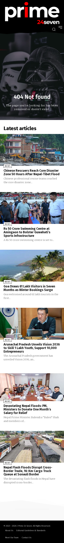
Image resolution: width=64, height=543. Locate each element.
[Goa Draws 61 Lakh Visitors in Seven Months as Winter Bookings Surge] (32, 266)
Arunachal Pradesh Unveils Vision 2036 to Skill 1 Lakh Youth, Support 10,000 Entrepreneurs (32, 347)
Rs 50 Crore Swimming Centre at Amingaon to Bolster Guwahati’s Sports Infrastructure (27, 232)
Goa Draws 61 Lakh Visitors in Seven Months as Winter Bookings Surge (29, 288)
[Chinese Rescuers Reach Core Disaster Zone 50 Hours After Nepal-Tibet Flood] (32, 150)
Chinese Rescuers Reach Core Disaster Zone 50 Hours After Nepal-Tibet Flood (32, 172)
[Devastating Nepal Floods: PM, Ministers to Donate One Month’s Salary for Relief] (32, 385)
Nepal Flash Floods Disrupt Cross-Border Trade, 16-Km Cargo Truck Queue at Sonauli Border (28, 470)
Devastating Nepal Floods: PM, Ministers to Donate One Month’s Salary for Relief (27, 409)
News (7, 166)
